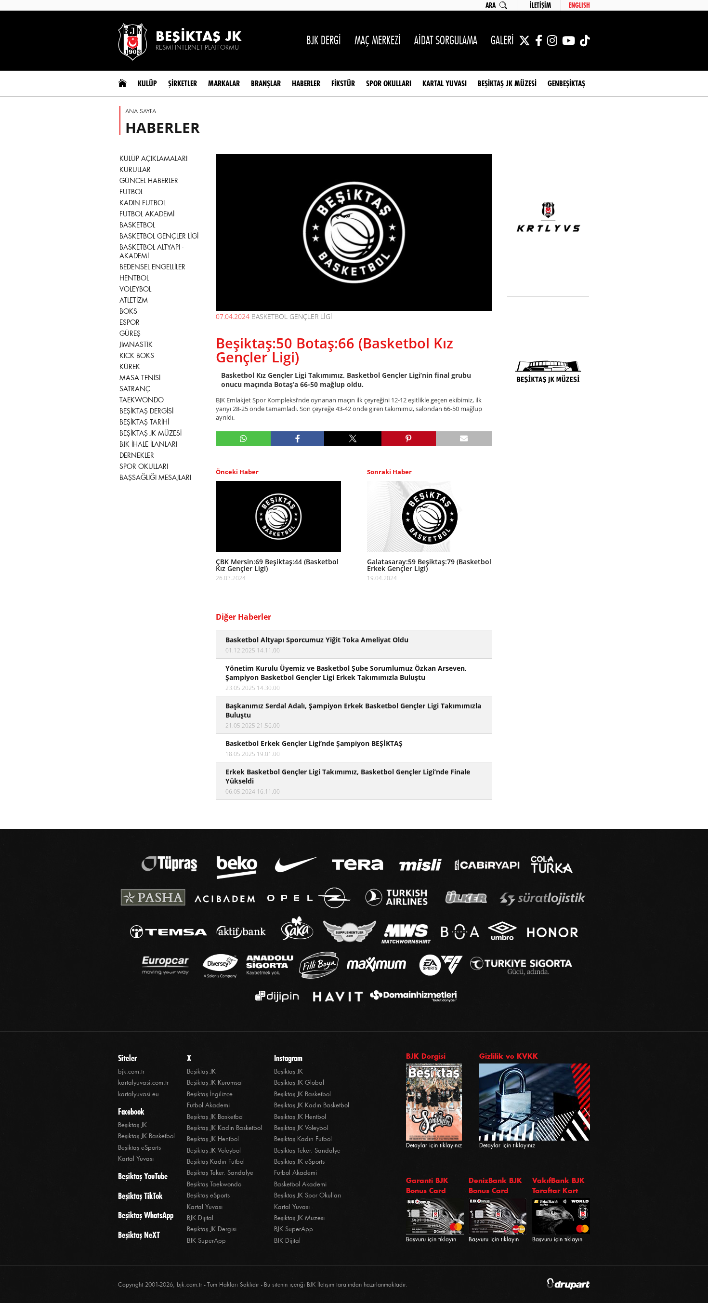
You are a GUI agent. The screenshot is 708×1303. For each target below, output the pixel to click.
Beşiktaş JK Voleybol (214, 1150)
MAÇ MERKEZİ (377, 40)
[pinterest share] (408, 438)
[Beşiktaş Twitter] (524, 40)
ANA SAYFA (140, 111)
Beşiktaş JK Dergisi (211, 1229)
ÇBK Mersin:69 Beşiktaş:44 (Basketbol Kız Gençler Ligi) (277, 565)
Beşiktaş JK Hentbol (213, 1139)
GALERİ (502, 40)
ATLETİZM (133, 300)
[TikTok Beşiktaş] (585, 40)
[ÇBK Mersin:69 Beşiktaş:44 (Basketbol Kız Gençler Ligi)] (278, 516)
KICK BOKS (136, 355)
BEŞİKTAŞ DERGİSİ (146, 411)
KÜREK (129, 366)
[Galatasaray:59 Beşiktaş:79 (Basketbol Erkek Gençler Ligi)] (429, 516)
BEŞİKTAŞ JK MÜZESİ (150, 433)
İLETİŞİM (540, 5)
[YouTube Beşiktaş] (568, 40)
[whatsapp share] (243, 438)
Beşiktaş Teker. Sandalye (220, 1173)
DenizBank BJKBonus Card (495, 1185)
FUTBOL (131, 191)
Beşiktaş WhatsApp (145, 1215)
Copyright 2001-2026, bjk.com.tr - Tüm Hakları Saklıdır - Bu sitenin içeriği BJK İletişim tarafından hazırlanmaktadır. (262, 1285)
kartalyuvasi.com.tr (143, 1082)
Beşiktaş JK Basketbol (146, 1136)
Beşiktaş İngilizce (210, 1094)
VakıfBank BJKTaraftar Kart (558, 1185)
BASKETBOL (137, 225)
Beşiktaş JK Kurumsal (215, 1082)
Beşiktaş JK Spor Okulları (307, 1195)
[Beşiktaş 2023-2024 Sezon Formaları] (548, 436)
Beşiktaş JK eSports (299, 1161)
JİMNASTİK (136, 344)
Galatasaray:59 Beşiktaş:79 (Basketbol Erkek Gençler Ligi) (429, 565)
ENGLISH (579, 5)
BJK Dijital (200, 1218)
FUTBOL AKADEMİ (146, 214)
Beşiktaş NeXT (139, 1235)
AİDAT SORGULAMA (445, 40)
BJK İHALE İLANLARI (148, 444)
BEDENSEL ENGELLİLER (152, 267)
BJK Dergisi (426, 1056)
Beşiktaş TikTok (140, 1196)
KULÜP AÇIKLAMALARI (153, 158)
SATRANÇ (134, 389)
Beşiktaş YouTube (143, 1176)
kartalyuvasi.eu (138, 1094)
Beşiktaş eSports (139, 1147)
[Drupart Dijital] (568, 1284)
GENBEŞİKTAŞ (566, 83)
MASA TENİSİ (139, 377)
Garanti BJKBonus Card (427, 1185)
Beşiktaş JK (132, 1125)
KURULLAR (135, 169)
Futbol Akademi (208, 1105)
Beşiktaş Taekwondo (214, 1184)
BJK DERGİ (323, 40)
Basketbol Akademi (300, 1184)
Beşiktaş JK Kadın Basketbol (224, 1128)
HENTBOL (134, 278)
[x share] (352, 438)
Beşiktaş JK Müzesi (299, 1218)
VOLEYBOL (135, 289)
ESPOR (129, 322)
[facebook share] (297, 438)
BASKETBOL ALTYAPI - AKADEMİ (151, 251)
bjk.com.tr (131, 1071)
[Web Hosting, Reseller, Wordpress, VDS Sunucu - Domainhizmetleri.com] (411, 996)
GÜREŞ (130, 333)
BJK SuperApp (206, 1241)
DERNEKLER (136, 455)
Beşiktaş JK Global (299, 1082)
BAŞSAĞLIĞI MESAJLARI (155, 477)
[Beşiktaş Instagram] (552, 40)
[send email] (464, 438)
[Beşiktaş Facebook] (538, 40)
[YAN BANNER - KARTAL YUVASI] (548, 222)
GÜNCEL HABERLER (148, 180)
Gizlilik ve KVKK (508, 1056)
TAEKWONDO (141, 400)
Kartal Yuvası (136, 1159)
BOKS (128, 311)
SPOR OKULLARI (143, 466)
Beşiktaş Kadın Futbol (216, 1161)
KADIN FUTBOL (142, 203)
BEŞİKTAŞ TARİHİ (144, 422)
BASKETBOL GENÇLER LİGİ (158, 236)
